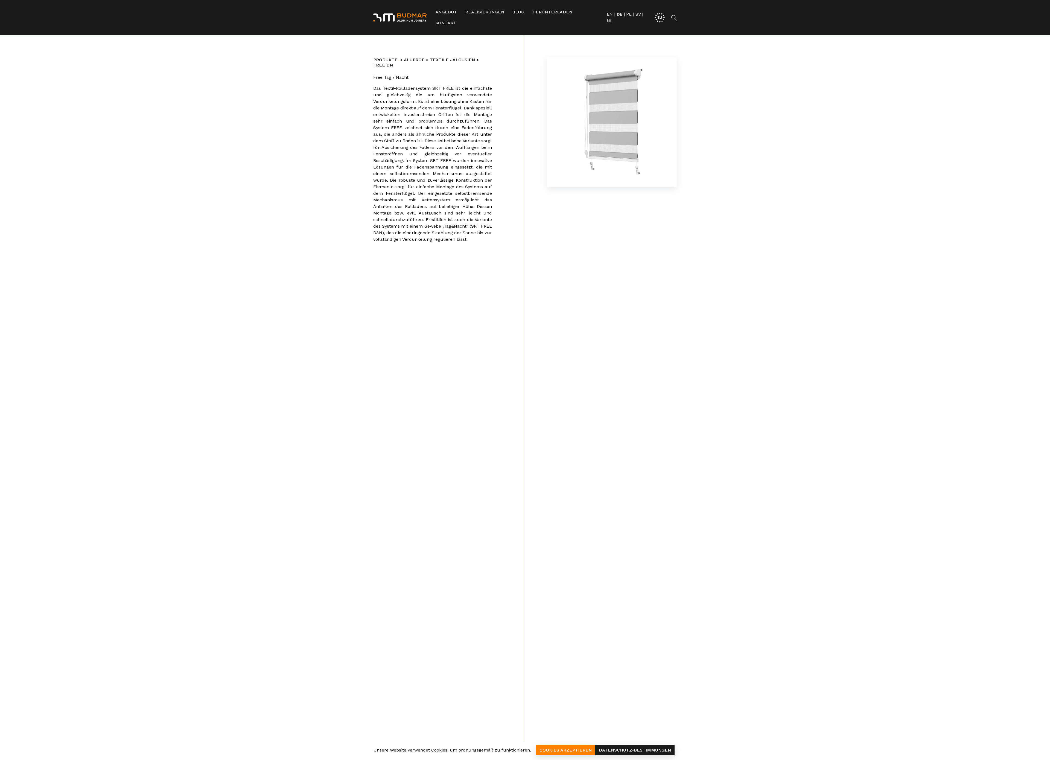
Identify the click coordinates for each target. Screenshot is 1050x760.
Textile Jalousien (452, 59)
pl (629, 14)
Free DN (383, 65)
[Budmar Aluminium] (400, 17)
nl (610, 20)
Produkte (385, 59)
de (619, 14)
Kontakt (445, 22)
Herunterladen (552, 11)
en (610, 14)
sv (638, 14)
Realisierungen (484, 11)
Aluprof (414, 59)
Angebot (446, 11)
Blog (518, 11)
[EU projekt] (660, 17)
